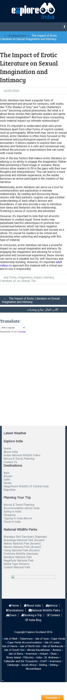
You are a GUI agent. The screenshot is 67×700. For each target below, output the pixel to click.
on (18, 281)
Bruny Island (13, 657)
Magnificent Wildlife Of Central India (26, 486)
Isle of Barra (16, 653)
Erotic (13, 277)
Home (7, 448)
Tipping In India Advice (18, 518)
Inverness (55, 661)
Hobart (44, 653)
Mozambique (33, 668)
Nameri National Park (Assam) (22, 547)
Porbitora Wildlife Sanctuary (21, 553)
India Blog (34, 620)
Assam (8, 476)
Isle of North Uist (30, 646)
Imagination (25, 277)
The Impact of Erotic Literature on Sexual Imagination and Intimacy (31, 300)
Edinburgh (13, 665)
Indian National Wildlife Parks (22, 455)
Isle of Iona (42, 638)
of (14, 281)
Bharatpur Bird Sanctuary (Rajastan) (25, 536)
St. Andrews (51, 657)
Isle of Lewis (51, 642)
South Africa (29, 665)
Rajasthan (10, 489)
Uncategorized (17, 35)
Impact (38, 277)
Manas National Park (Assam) (22, 543)
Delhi (7, 479)
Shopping (9, 515)
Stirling (43, 665)
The (33, 281)
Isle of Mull (10, 638)
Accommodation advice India (21, 508)
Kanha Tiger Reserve (16, 564)
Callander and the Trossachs (21, 661)
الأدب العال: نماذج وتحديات (45, 309)
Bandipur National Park (18, 557)
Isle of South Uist (14, 650)
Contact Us (10, 462)
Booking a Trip (33, 615)
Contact (55, 615)
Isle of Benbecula (53, 646)
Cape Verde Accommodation (25, 642)
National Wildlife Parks (46, 610)
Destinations (16, 610)
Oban (54, 653)
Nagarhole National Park (19, 560)
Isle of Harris (9, 646)
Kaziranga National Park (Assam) (24, 540)
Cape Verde (58, 638)
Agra (6, 472)
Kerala (7, 483)
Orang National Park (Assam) (21, 550)
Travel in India (12, 521)
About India (11, 452)
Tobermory (26, 638)
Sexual (25, 281)
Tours (12, 615)
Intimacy (48, 277)
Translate (22, 332)
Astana (57, 650)
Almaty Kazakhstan (38, 650)
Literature (6, 281)
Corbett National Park (17, 567)
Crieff (43, 661)
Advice (53, 605)
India (39, 657)
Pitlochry (28, 657)
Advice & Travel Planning (19, 458)
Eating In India (12, 511)
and (6, 277)
